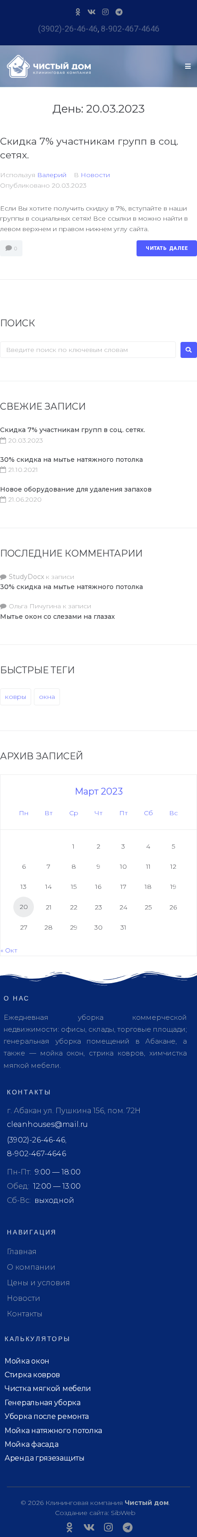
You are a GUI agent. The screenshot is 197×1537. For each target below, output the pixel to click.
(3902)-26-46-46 (68, 28)
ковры (15, 697)
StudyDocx (26, 577)
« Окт (8, 950)
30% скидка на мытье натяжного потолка (71, 459)
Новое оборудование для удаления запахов (76, 489)
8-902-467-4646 (130, 28)
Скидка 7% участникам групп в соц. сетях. (72, 430)
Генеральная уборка (43, 1402)
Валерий (51, 175)
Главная (22, 1251)
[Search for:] (88, 349)
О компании (31, 1267)
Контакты (25, 1314)
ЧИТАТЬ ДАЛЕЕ (167, 248)
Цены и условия (38, 1282)
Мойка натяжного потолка (53, 1430)
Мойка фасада (31, 1444)
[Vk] (91, 12)
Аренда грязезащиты (45, 1458)
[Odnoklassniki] (78, 12)
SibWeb (123, 1513)
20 (24, 907)
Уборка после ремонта (47, 1416)
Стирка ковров (32, 1374)
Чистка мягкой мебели (48, 1388)
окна (47, 697)
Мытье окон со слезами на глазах (57, 616)
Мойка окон (27, 1361)
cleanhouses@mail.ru (47, 1124)
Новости (95, 175)
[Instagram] (105, 12)
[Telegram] (119, 12)
